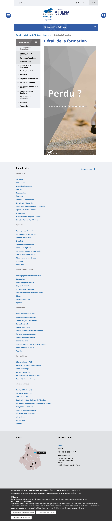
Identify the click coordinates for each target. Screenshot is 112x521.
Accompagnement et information (28, 276)
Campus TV (20, 183)
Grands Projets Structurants (26, 320)
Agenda (19, 303)
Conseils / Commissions (25, 200)
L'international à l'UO (24, 362)
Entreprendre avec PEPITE (26, 289)
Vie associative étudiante (25, 413)
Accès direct (78, 3)
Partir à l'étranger (22, 369)
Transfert (23, 75)
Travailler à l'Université (24, 203)
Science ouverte (22, 341)
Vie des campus (22, 384)
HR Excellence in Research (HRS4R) (29, 375)
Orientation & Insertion (26, 270)
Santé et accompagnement (26, 410)
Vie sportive (20, 420)
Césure (18, 296)
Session (16, 497)
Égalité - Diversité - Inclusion (27, 210)
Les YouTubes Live (23, 299)
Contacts (23, 102)
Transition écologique (24, 186)
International (21, 356)
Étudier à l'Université (24, 390)
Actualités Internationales (26, 379)
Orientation (20, 279)
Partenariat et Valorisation (26, 334)
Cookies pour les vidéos (22, 501)
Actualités (24, 106)
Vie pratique (20, 417)
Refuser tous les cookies (46, 512)
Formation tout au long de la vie (29, 87)
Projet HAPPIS (25, 61)
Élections (19, 196)
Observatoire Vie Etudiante (26, 92)
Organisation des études (29, 78)
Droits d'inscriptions (27, 71)
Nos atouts (20, 189)
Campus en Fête (22, 397)
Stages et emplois (22, 286)
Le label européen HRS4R (25, 337)
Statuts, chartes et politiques (27, 220)
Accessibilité (21, 3)
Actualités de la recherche (26, 314)
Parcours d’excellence (28, 58)
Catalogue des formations (25, 48)
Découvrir (19, 179)
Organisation (21, 193)
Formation (47, 35)
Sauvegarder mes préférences (23, 512)
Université (20, 173)
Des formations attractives (26, 54)
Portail (18, 35)
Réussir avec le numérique (25, 97)
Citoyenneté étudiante (24, 407)
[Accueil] (48, 12)
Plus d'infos (77, 493)
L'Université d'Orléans (32, 35)
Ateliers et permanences (25, 282)
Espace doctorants (23, 327)
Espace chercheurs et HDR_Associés (29, 331)
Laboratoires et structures (26, 317)
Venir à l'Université (23, 372)
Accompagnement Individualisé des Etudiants (33, 403)
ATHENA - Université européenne (28, 365)
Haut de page (86, 169)
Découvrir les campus (24, 393)
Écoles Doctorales (22, 324)
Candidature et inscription (25, 66)
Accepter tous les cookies (21, 517)
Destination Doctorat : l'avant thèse (29, 293)
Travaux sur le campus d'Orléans (28, 216)
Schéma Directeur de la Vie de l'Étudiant (31, 400)
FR (93, 3)
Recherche (20, 308)
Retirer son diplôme (27, 82)
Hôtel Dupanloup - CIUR (25, 347)
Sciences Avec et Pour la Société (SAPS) (31, 344)
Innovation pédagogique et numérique (30, 206)
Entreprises (20, 213)
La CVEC (19, 424)
